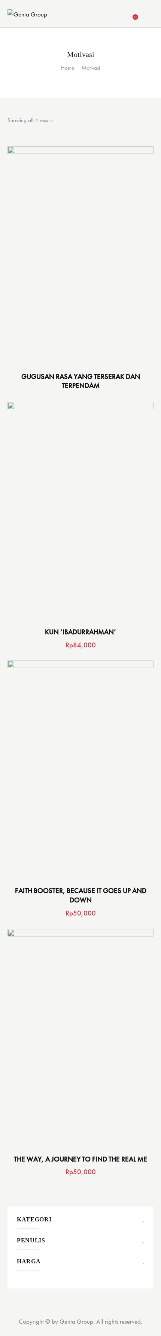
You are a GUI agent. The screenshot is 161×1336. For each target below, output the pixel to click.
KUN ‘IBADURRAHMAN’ (80, 632)
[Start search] (148, 15)
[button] (70, 256)
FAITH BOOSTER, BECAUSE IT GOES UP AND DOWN (80, 895)
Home (67, 67)
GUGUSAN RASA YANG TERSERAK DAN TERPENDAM (80, 381)
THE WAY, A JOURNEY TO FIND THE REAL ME (80, 1159)
